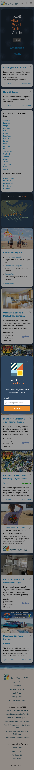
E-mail (6, 398)
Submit (17, 408)
